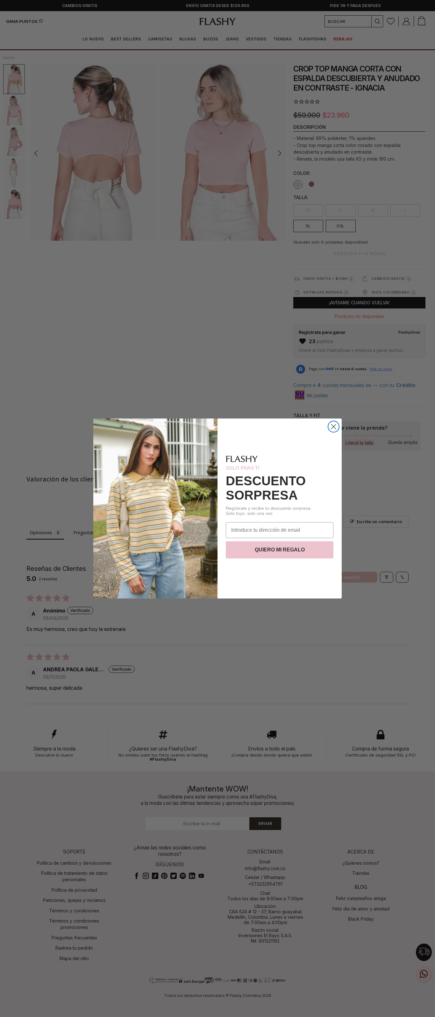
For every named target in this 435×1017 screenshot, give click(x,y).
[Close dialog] (333, 426)
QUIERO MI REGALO (280, 549)
